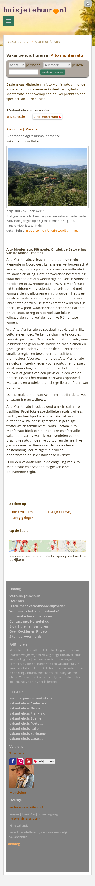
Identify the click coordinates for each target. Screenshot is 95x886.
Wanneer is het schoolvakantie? (34, 611)
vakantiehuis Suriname (27, 733)
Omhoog (13, 844)
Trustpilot (17, 753)
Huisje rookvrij (59, 512)
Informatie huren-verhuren (30, 616)
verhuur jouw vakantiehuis (30, 698)
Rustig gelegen (22, 517)
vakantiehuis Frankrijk (27, 713)
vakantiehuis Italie (24, 728)
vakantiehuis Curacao (26, 738)
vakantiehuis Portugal (26, 723)
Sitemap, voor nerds (25, 636)
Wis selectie (15, 116)
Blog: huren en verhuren (28, 626)
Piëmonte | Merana (21, 129)
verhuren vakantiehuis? (26, 807)
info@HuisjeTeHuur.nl (25, 819)
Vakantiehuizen (8, 21)
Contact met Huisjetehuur (30, 621)
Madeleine (17, 792)
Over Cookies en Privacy (28, 631)
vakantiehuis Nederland (28, 703)
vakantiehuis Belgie (24, 708)
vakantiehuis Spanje (25, 718)
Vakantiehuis (18, 41)
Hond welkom (22, 512)
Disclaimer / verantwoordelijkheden (37, 606)
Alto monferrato (67, 55)
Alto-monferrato (47, 41)
